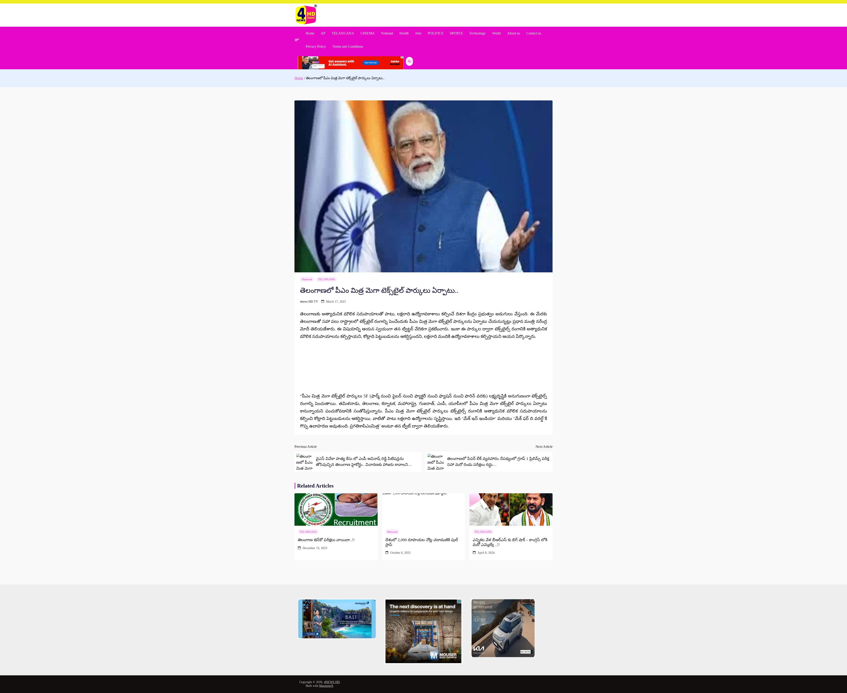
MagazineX (326, 685)
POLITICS (435, 33)
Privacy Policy (316, 46)
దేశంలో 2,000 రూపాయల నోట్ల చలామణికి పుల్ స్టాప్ (421, 542)
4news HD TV (309, 301)
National (387, 33)
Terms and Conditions (347, 46)
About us (513, 33)
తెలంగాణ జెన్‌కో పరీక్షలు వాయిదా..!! (326, 540)
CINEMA (368, 33)
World (496, 33)
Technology (477, 33)
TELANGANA (343, 33)
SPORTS (456, 33)
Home (310, 33)
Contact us (533, 33)
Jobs (418, 33)
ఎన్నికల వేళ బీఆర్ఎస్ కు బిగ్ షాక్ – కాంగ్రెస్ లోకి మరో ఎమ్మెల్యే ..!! (510, 542)
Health (404, 33)
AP (323, 33)
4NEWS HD (332, 682)
